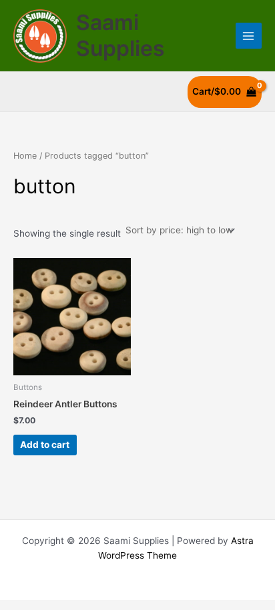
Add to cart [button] (44, 444)
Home (25, 156)
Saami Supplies (120, 35)
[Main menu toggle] (249, 36)
